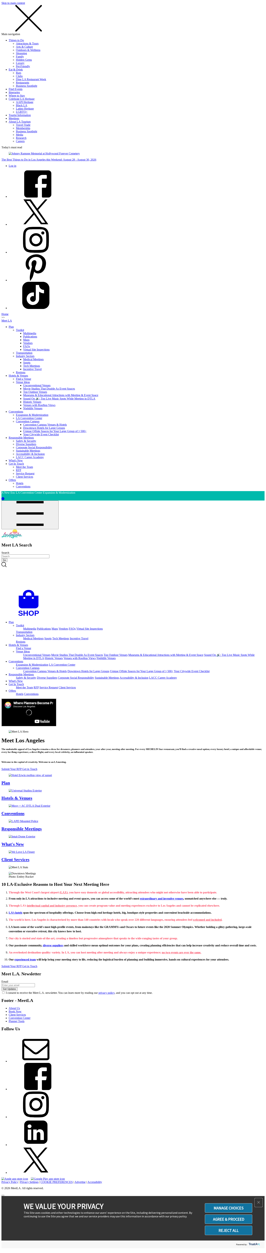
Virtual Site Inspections (36, 349)
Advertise (80, 1182)
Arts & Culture (24, 46)
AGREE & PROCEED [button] (228, 1219)
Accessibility (94, 1182)
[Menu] (30, 515)
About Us (14, 1008)
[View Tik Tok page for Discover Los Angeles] (36, 307)
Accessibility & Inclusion (30, 453)
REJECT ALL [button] (229, 1230)
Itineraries (14, 92)
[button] (258, 1202)
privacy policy (106, 992)
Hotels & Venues (18, 375)
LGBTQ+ (22, 111)
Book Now (15, 1011)
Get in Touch (29, 769)
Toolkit (20, 330)
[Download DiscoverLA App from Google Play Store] (48, 1178)
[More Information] (2, 498)
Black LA (21, 105)
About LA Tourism (20, 121)
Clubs (19, 76)
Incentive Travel (32, 369)
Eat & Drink (16, 69)
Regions (20, 372)
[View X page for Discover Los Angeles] (36, 224)
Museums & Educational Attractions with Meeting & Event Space (60, 395)
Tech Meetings (31, 365)
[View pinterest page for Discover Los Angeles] (36, 280)
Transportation (24, 352)
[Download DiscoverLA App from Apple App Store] (14, 1178)
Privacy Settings (29, 1182)
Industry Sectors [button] (25, 635)
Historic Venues (32, 401)
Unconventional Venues (36, 385)
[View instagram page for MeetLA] (36, 1116)
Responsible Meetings (21, 437)
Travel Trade (23, 124)
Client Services (24, 476)
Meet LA (6, 320)
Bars (18, 72)
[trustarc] (254, 1244)
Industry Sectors (25, 356)
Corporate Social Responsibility (34, 447)
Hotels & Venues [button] (18, 644)
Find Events (15, 89)
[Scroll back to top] (2, 1195)
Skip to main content (13, 3)
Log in (12, 165)
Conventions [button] (16, 661)
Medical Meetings (33, 359)
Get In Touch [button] (16, 684)
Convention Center (19, 1017)
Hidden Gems (24, 59)
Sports (26, 362)
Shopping (21, 53)
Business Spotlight (26, 85)
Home (5, 314)
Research (21, 137)
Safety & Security (26, 440)
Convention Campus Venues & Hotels (45, 424)
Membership (23, 128)
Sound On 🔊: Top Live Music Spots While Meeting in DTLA (59, 398)
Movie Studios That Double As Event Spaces (49, 388)
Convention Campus (27, 421)
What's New (16, 460)
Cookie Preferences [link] (57, 1182)
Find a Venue (23, 378)
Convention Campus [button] (27, 667)
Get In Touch (16, 463)
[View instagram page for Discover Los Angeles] (36, 252)
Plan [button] (11, 622)
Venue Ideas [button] (23, 651)
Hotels (19, 483)
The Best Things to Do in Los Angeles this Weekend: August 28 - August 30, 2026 (48, 159)
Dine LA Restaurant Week (31, 79)
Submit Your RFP (11, 769)
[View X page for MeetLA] (36, 1172)
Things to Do (16, 40)
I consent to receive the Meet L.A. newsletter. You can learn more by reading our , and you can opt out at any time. (79, 992)
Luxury (20, 63)
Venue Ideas (23, 382)
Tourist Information (20, 115)
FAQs (26, 346)
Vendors (28, 343)
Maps (26, 339)
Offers (12, 480)
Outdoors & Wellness (28, 50)
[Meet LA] (11, 537)
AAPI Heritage (24, 102)
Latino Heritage (25, 108)
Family (20, 56)
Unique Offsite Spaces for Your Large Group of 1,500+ (54, 431)
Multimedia (29, 333)
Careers (20, 141)
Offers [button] (12, 690)
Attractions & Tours (27, 43)
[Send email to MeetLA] (36, 1061)
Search (5, 552)
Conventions (16, 411)
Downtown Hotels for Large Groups (44, 427)
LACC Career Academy (30, 457)
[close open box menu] (28, 30)
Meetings (14, 118)
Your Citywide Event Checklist (41, 434)
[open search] (133, 576)
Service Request (25, 473)
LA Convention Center (29, 418)
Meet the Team (24, 466)
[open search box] (133, 576)
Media (19, 134)
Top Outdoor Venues (35, 391)
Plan (11, 326)
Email (4, 981)
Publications (30, 336)
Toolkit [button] (20, 625)
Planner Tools (16, 1021)
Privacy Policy (9, 1182)
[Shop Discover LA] (30, 616)
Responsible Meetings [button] (21, 674)
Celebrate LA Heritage (22, 98)
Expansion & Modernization (32, 414)
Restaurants (22, 82)
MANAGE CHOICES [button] (229, 1207)
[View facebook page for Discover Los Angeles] (36, 196)
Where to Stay (17, 95)
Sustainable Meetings (28, 450)
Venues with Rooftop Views (39, 405)
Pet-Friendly (23, 66)
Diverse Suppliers (26, 444)
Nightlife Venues (32, 408)
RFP (18, 470)
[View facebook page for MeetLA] (36, 1089)
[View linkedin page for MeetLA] (36, 1144)
